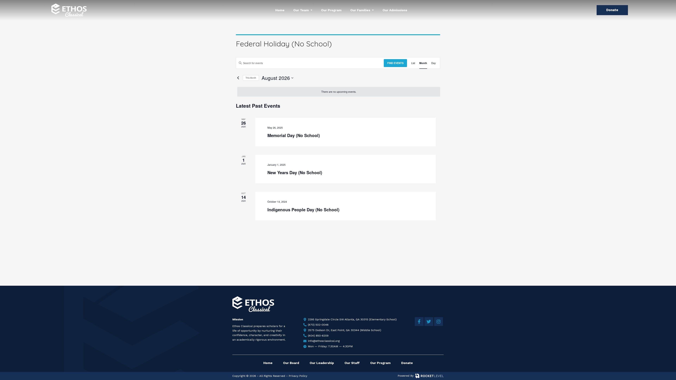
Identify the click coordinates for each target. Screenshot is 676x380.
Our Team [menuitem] (301, 10)
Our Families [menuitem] (360, 10)
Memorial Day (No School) (293, 135)
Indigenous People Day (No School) (303, 210)
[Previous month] (238, 78)
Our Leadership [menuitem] (322, 363)
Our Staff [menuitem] (352, 363)
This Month (251, 77)
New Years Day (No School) (294, 172)
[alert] (338, 92)
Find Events (395, 63)
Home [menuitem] (279, 10)
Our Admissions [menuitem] (395, 10)
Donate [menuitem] (407, 363)
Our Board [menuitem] (291, 363)
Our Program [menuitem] (331, 10)
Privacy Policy (298, 376)
